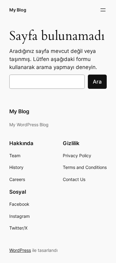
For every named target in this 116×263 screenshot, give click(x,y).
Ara (97, 82)
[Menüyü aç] (103, 10)
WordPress (20, 250)
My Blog (17, 9)
